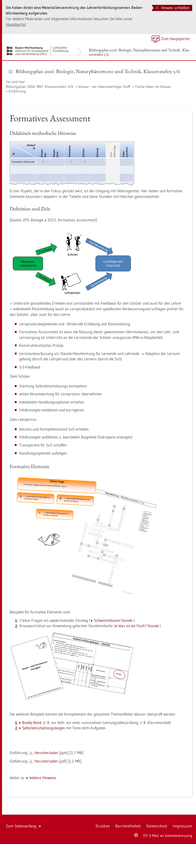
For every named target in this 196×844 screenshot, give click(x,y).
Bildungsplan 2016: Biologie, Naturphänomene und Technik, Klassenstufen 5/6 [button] (98, 71)
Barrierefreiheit (128, 826)
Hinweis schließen (174, 7)
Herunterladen (46, 752)
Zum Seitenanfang (21, 826)
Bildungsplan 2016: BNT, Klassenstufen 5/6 (39, 86)
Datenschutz (156, 826)
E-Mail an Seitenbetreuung (170, 835)
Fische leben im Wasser (153, 86)
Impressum (182, 826)
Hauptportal (16, 24)
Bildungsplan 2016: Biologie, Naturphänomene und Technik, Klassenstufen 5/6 (139, 52)
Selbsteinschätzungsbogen (43, 728)
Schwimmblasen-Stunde (113, 620)
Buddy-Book (32, 722)
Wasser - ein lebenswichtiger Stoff (104, 86)
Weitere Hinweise (42, 777)
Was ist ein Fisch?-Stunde (138, 625)
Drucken (103, 826)
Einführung (17, 91)
